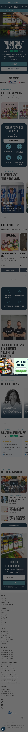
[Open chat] (3, 729)
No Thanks (21, 372)
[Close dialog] (27, 359)
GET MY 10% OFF (21, 370)
